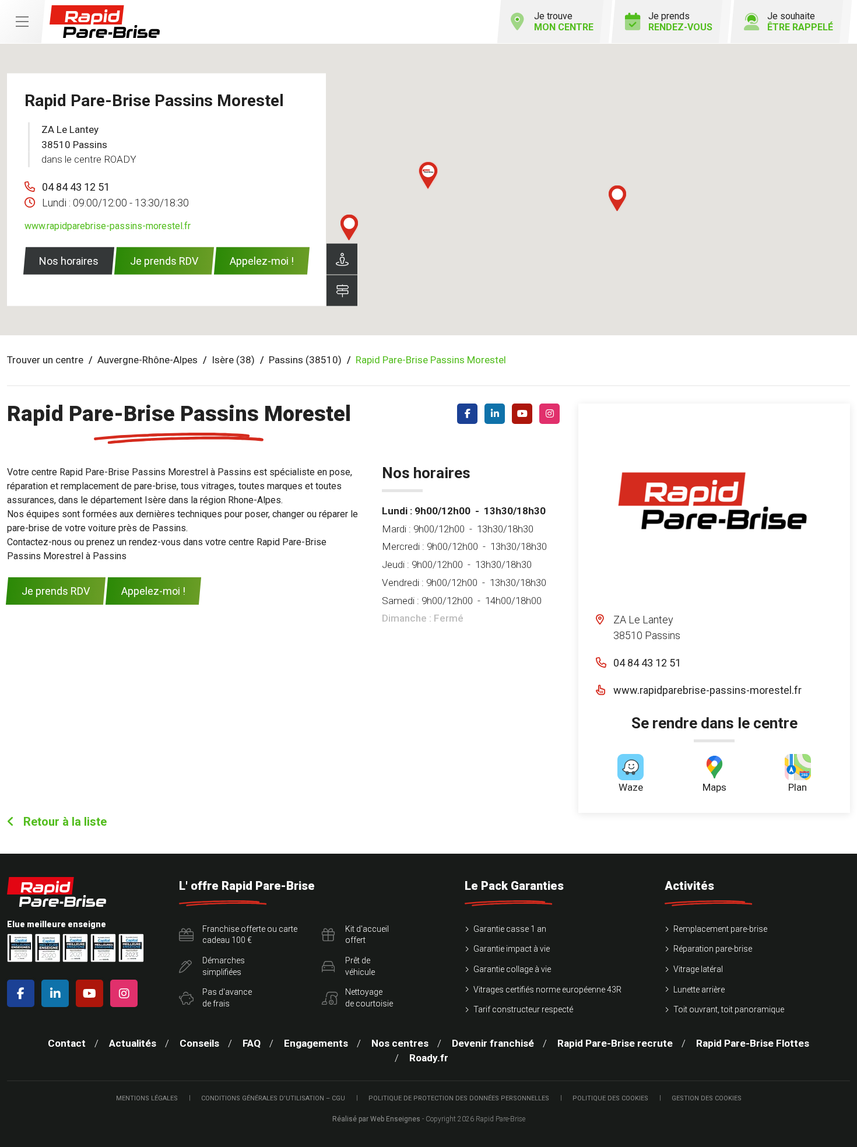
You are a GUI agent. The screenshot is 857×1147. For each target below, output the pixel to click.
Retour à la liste (63, 822)
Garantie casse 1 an (509, 929)
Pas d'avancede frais (227, 997)
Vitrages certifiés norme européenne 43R (547, 989)
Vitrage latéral (698, 969)
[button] (617, 198)
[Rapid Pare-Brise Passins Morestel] (712, 508)
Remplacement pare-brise (720, 929)
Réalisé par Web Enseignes (376, 1119)
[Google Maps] (341, 290)
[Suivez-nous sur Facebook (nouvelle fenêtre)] (469, 414)
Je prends (680, 21)
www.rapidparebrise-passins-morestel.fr (107, 225)
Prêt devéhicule (360, 966)
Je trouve (563, 21)
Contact (67, 1043)
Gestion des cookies (707, 1098)
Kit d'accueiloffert (367, 934)
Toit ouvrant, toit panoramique (728, 1009)
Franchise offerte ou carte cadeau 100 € (249, 934)
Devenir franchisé (493, 1043)
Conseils (199, 1043)
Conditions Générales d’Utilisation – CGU (273, 1098)
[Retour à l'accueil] (105, 21)
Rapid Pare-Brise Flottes (752, 1043)
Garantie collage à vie (512, 969)
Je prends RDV (164, 261)
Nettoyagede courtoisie (369, 997)
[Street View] (341, 259)
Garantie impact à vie (511, 948)
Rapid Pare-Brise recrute (615, 1043)
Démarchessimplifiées (223, 966)
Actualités (132, 1043)
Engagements (316, 1043)
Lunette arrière (699, 989)
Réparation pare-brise (712, 948)
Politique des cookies (610, 1098)
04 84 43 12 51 (76, 187)
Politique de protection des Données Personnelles (458, 1098)
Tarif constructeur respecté (523, 1009)
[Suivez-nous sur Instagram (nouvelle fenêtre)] (551, 414)
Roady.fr (428, 1058)
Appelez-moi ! (262, 261)
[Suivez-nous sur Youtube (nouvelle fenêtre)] (524, 414)
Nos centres (399, 1043)
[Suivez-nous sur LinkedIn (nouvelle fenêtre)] (497, 414)
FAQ (252, 1043)
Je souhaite (800, 21)
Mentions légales (147, 1098)
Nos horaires (69, 261)
